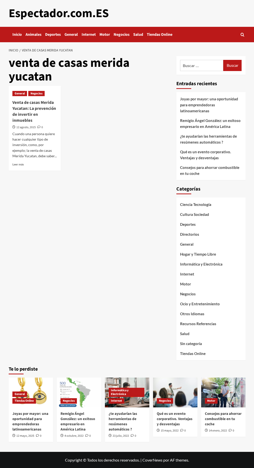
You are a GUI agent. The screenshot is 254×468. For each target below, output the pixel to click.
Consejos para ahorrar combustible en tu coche (209, 170)
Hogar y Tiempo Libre (198, 254)
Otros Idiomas (192, 314)
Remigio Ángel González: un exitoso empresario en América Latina (210, 123)
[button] (242, 34)
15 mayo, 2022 (170, 431)
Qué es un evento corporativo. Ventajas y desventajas (205, 155)
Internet (89, 34)
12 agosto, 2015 (26, 127)
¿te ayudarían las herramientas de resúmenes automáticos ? (208, 139)
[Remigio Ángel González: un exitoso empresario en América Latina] (79, 392)
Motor (104, 34)
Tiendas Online (159, 34)
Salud (138, 34)
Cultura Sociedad (194, 214)
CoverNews (152, 460)
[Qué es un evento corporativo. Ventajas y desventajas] (175, 392)
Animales (33, 34)
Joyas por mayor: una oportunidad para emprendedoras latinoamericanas (209, 105)
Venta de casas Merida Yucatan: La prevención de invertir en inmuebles (34, 111)
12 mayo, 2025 (25, 436)
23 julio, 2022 (121, 436)
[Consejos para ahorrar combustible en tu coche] (223, 392)
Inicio (17, 34)
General (71, 34)
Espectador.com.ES (59, 13)
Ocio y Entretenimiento (200, 304)
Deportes (53, 34)
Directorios (189, 234)
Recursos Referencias (198, 323)
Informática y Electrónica (201, 264)
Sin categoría (191, 343)
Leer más (18, 164)
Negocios (121, 34)
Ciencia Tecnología (195, 204)
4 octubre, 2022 (74, 436)
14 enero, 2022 (218, 431)
